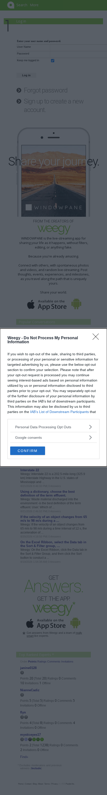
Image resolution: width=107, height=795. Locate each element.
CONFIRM (28, 451)
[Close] (97, 338)
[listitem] (53, 427)
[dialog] (53, 397)
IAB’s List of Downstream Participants (59, 412)
